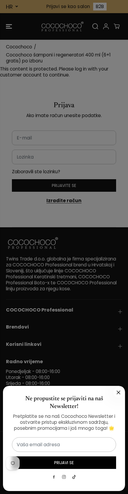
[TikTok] (74, 477)
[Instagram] (64, 477)
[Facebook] (54, 477)
